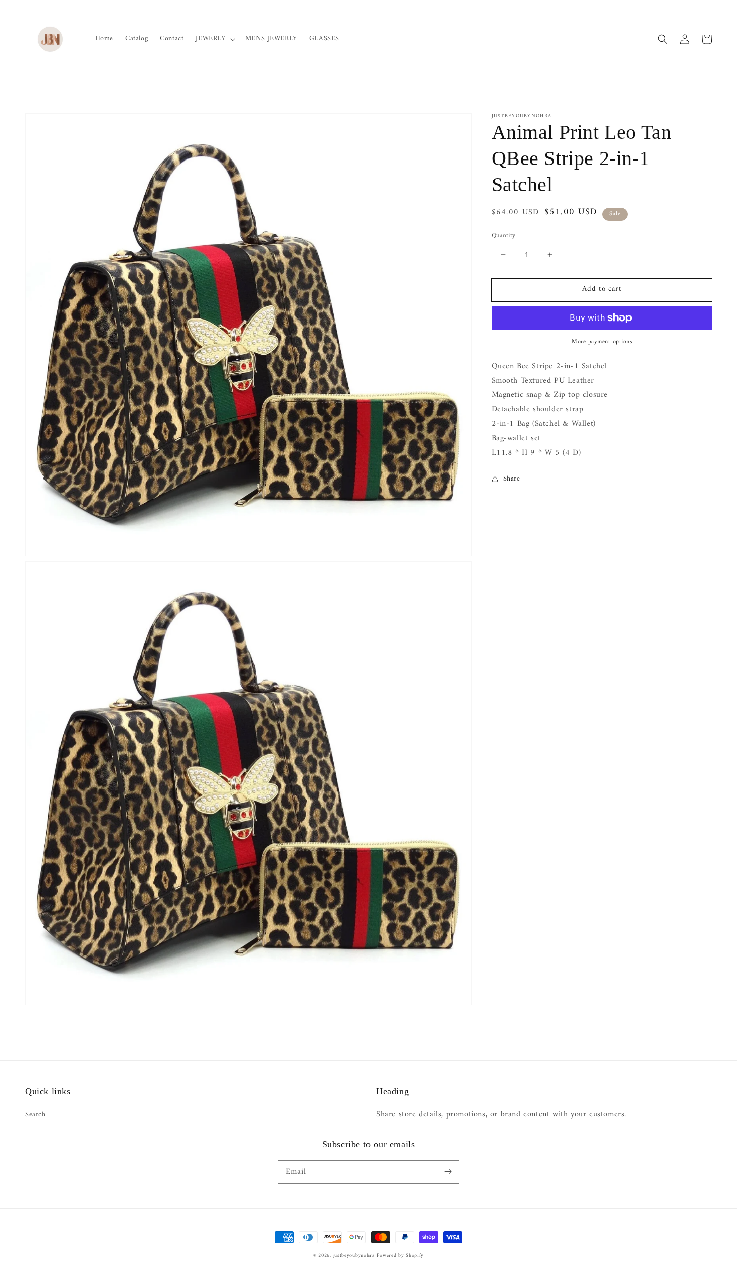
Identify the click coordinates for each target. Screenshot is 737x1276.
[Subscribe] (448, 1172)
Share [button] (511, 478)
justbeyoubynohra (354, 1255)
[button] (214, 38)
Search (35, 1114)
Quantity (504, 236)
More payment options (602, 342)
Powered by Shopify (400, 1255)
